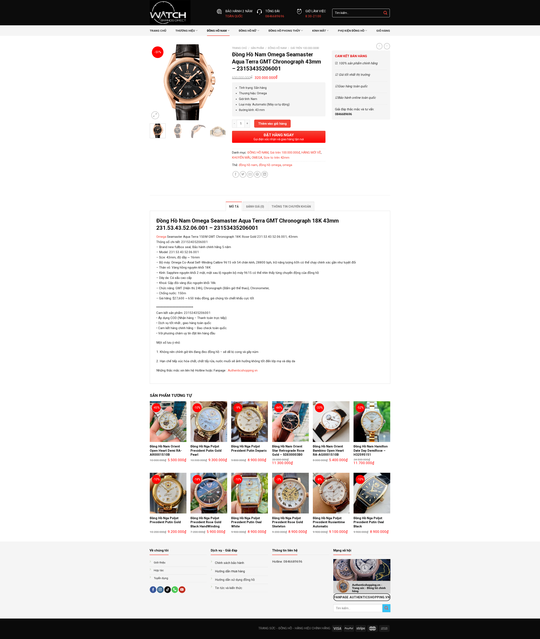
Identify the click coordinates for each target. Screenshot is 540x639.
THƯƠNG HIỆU (185, 30)
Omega (161, 237)
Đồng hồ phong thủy (284, 30)
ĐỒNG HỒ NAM (217, 30)
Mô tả (234, 206)
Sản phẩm (257, 48)
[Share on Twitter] (243, 174)
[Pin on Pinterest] (257, 174)
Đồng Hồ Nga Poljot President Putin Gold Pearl (205, 450)
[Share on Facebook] (235, 174)
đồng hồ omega (270, 165)
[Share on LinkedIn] (264, 174)
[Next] (219, 82)
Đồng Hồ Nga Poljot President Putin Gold (165, 520)
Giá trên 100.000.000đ (304, 48)
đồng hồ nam (248, 165)
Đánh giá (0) (255, 206)
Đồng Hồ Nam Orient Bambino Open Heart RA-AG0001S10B (328, 450)
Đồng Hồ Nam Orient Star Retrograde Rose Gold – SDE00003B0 (288, 450)
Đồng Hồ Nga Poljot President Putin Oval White (246, 522)
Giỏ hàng (383, 30)
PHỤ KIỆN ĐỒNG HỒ (351, 30)
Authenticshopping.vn (243, 370)
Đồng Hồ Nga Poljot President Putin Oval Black (369, 522)
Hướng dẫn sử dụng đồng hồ (235, 580)
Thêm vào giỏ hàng (272, 124)
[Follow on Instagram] (160, 589)
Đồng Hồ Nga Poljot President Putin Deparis (249, 448)
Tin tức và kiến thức (228, 588)
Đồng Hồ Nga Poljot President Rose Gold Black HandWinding (205, 522)
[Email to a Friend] (250, 174)
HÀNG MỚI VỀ (311, 152)
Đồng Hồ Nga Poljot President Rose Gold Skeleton (287, 522)
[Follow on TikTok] (167, 589)
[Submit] (385, 13)
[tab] (234, 206)
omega (287, 165)
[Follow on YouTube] (182, 589)
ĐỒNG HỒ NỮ (247, 30)
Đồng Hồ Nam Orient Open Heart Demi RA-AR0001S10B (166, 450)
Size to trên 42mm (276, 157)
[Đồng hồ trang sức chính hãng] (180, 12)
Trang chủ (158, 30)
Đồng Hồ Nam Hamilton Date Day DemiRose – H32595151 (371, 450)
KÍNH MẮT (319, 30)
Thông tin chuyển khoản (291, 206)
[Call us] (174, 589)
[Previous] (156, 82)
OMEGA (257, 157)
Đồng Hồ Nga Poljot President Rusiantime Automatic (329, 522)
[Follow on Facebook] (153, 589)
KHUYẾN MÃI (241, 157)
